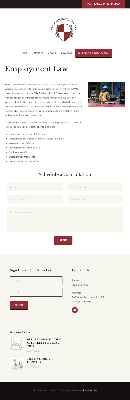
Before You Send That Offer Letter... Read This (44, 343)
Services (37, 53)
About (52, 53)
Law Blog (67, 53)
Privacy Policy (90, 390)
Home (24, 53)
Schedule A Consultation (93, 53)
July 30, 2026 (34, 351)
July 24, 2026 (34, 366)
